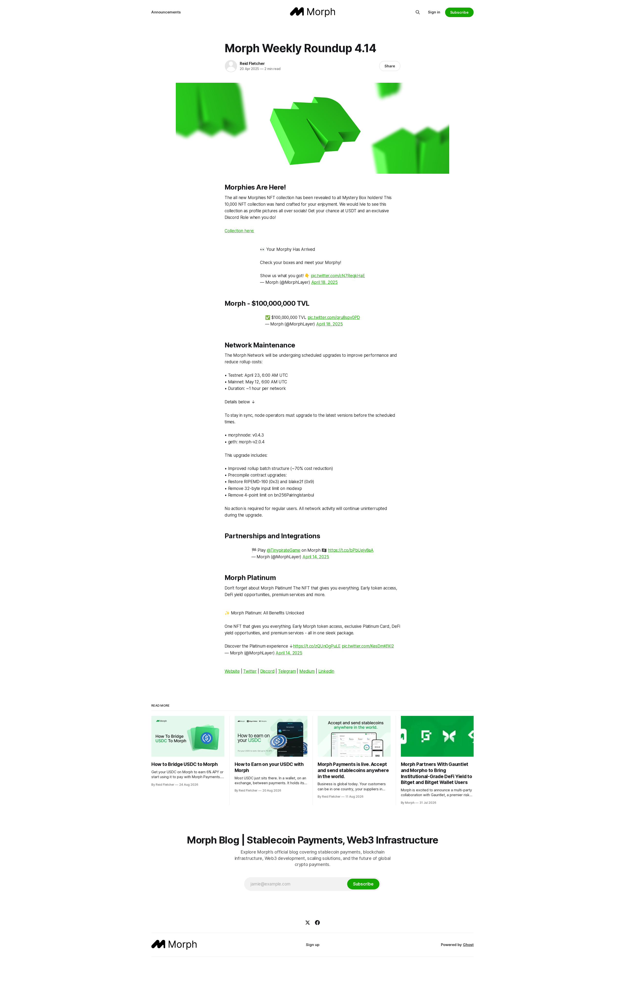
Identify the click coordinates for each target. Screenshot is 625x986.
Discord (267, 671)
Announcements (166, 12)
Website (232, 671)
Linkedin (326, 671)
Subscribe (459, 12)
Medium (307, 671)
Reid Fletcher (252, 63)
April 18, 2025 (324, 282)
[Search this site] (418, 12)
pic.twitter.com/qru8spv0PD (334, 317)
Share (390, 66)
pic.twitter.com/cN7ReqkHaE (338, 275)
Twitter (250, 671)
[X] (307, 922)
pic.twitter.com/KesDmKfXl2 (368, 646)
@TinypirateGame (283, 550)
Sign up (312, 944)
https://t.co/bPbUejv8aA (351, 550)
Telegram (287, 671)
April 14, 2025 (315, 556)
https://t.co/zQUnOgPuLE (317, 646)
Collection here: (239, 230)
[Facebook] (317, 922)
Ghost (468, 944)
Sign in (434, 12)
